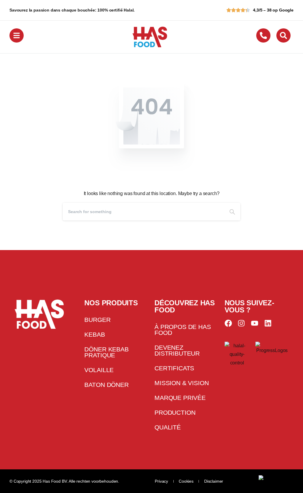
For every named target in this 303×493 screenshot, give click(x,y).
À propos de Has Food (182, 329)
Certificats (174, 368)
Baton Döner (106, 384)
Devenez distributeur (177, 350)
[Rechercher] (232, 211)
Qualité (167, 427)
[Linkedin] (268, 323)
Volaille (99, 369)
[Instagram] (241, 323)
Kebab (94, 334)
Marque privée (180, 397)
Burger (97, 319)
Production (174, 412)
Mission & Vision (181, 383)
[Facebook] (228, 323)
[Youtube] (254, 323)
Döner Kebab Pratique (106, 352)
